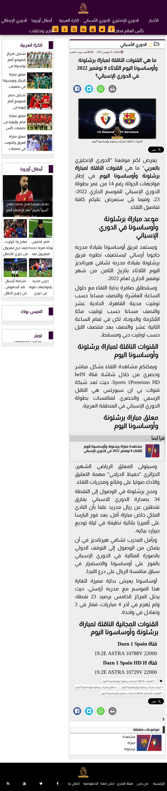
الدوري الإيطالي (14, 20)
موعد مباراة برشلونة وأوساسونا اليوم (141, 687)
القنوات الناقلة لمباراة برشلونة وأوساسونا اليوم (128, 681)
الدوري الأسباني (97, 20)
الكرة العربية (69, 20)
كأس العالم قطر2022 (125, 31)
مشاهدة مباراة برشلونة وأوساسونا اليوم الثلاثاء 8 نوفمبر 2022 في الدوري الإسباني (142, 743)
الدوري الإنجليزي (125, 20)
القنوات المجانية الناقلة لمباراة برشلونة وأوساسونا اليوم (131, 693)
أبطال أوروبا (42, 20)
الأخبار (154, 20)
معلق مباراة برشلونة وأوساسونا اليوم (95, 687)
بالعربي (152, 168)
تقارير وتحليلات (41, 31)
